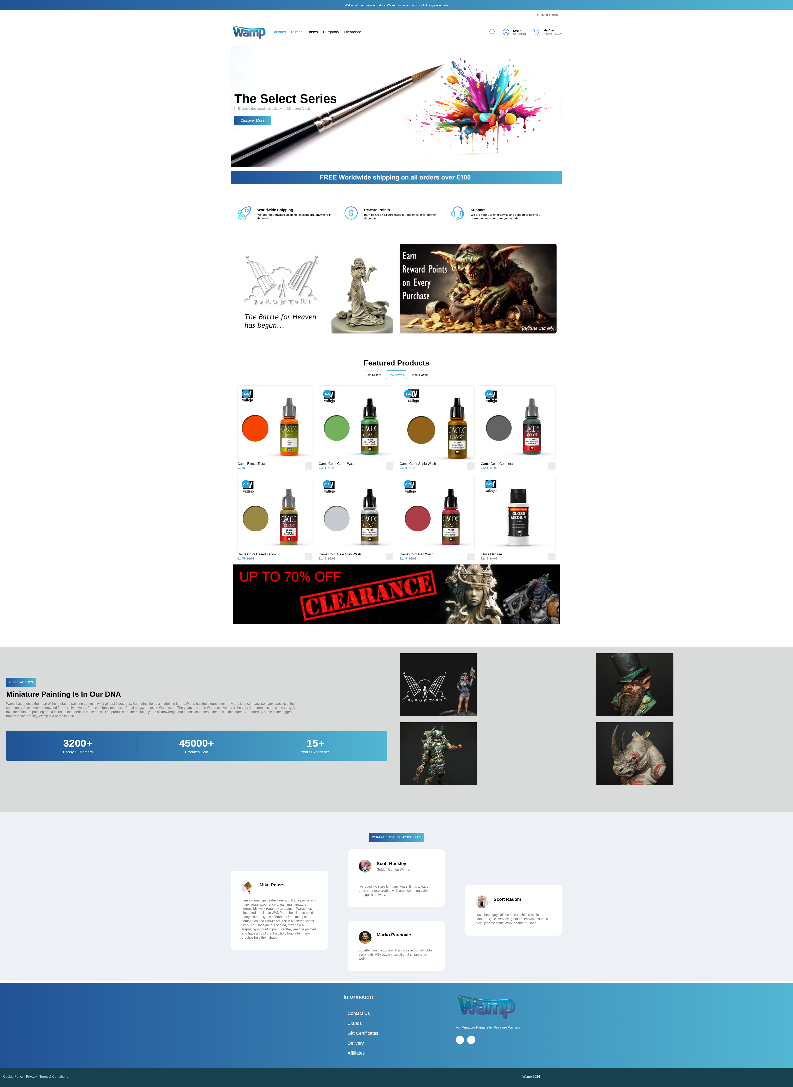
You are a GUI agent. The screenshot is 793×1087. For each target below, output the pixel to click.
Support (478, 210)
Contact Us (359, 1013)
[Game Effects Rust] (275, 423)
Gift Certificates (363, 1033)
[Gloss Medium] (518, 513)
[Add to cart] (308, 466)
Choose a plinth (254, 120)
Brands (355, 1023)
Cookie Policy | (14, 1076)
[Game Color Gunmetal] (518, 423)
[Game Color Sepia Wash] (437, 423)
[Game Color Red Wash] (437, 513)
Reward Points (377, 210)
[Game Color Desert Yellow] (275, 513)
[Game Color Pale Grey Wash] (356, 513)
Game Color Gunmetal (497, 464)
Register (521, 33)
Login (517, 30)
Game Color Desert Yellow (257, 554)
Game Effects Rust (251, 464)
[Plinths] (396, 106)
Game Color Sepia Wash (418, 464)
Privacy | (32, 1076)
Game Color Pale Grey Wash (340, 554)
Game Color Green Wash (337, 464)
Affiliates (356, 1053)
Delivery (356, 1043)
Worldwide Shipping (275, 210)
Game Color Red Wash (416, 554)
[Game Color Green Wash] (356, 423)
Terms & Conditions (53, 1076)
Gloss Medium (491, 554)
